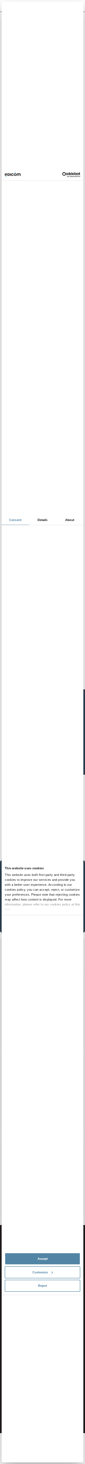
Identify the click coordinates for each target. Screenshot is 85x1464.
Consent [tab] (15, 520)
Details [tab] (43, 520)
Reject (42, 1285)
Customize (40, 1272)
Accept (43, 1258)
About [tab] (69, 520)
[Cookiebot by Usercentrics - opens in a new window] (62, 174)
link (7, 909)
